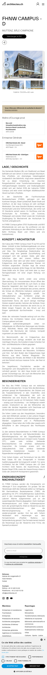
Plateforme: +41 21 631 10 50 (12, 590)
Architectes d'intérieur (10, 624)
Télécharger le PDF (14, 36)
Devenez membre (11, 110)
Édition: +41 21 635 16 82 (11, 588)
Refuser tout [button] (35, 666)
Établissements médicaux (34, 630)
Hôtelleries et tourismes (33, 619)
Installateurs (6, 636)
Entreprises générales (10, 630)
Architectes (6, 627)
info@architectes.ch (9, 593)
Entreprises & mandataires (12, 610)
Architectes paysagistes (11, 621)
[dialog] (23, 656)
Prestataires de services (11, 619)
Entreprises (6, 616)
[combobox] (41, 640)
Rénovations (29, 613)
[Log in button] (37, 4)
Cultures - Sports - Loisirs (34, 635)
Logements (29, 610)
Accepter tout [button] (12, 666)
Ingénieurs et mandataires (11, 633)
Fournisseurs (6, 613)
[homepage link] (12, 4)
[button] (6, 65)
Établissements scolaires (34, 627)
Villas (27, 632)
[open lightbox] (23, 65)
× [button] (44, 639)
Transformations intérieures (35, 616)
